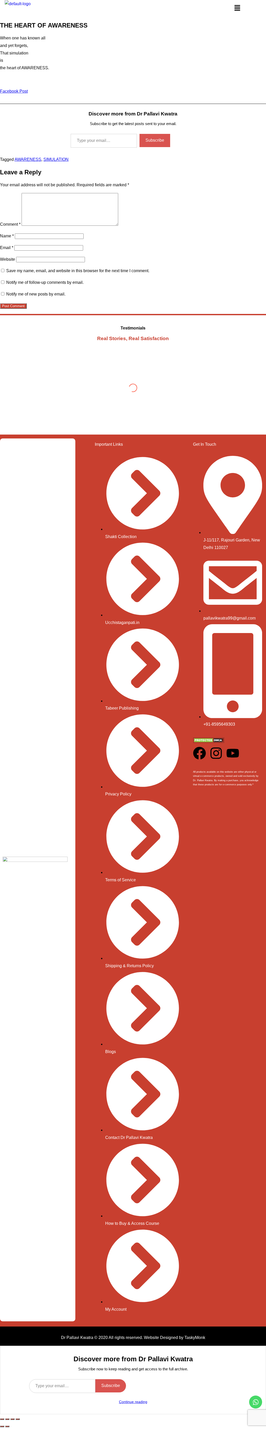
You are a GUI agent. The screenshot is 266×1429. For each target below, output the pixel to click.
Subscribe (154, 140)
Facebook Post (14, 91)
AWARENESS (28, 159)
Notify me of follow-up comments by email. (45, 282)
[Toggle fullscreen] (7, 1419)
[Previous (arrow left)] (2, 1426)
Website (7, 259)
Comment (10, 224)
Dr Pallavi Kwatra (77, 1337)
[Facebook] (199, 753)
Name (7, 236)
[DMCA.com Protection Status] (208, 741)
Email (6, 247)
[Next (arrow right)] (7, 1426)
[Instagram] (216, 753)
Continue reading (133, 1402)
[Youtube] (232, 753)
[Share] (12, 1419)
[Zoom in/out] (2, 1419)
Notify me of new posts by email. (35, 294)
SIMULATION (56, 159)
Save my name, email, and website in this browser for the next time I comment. (77, 271)
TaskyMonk (194, 1337)
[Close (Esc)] (18, 1419)
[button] (237, 8)
